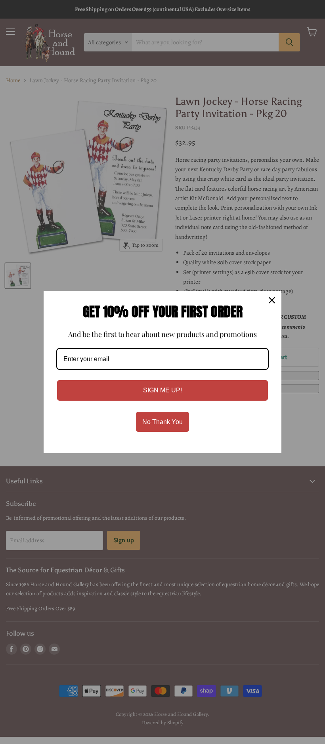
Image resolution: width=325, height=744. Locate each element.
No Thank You (162, 421)
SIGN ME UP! (162, 390)
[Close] (271, 300)
